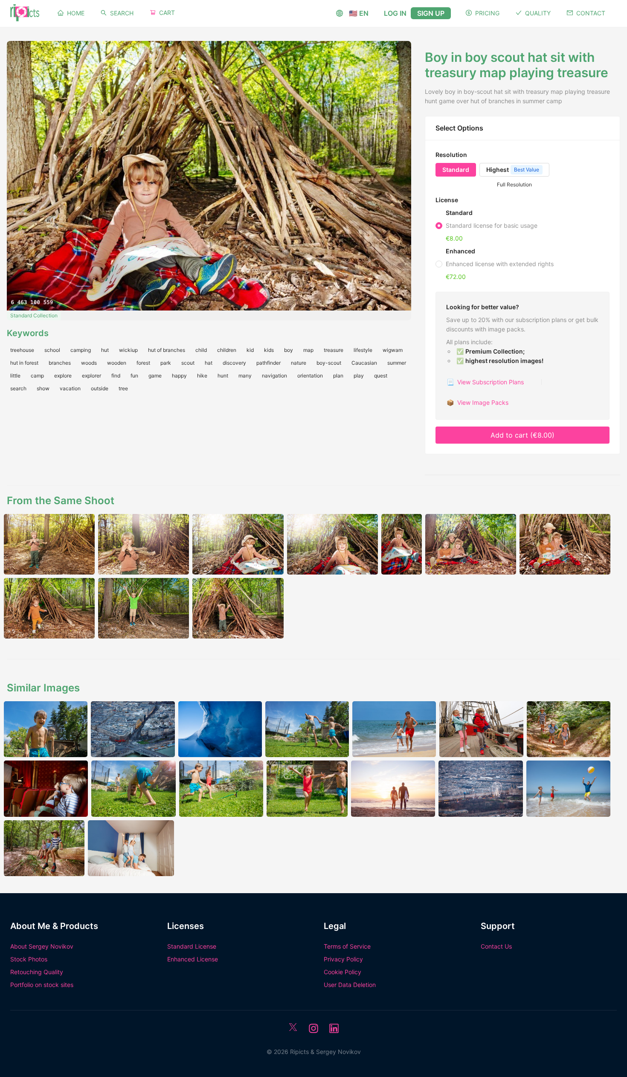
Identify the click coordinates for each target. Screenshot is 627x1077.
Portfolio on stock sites (41, 984)
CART (167, 12)
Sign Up (430, 13)
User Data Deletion (350, 984)
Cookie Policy (342, 971)
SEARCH (122, 13)
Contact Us (496, 946)
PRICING (487, 13)
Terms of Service (347, 946)
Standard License (191, 946)
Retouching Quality (36, 971)
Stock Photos (28, 959)
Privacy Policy (343, 959)
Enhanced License (192, 959)
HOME (75, 13)
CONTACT (590, 13)
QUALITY (538, 13)
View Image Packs (477, 402)
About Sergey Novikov (41, 946)
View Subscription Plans (485, 382)
